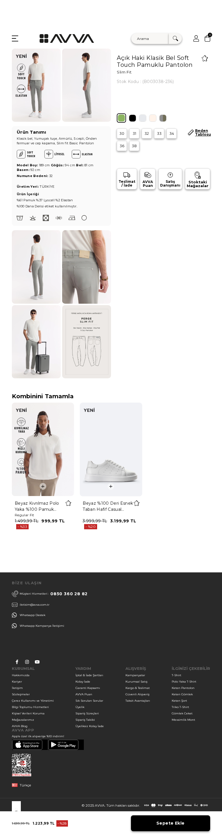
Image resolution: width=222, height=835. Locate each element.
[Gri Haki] (162, 118)
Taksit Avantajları (137, 701)
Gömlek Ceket (182, 713)
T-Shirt (176, 675)
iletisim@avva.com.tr (34, 605)
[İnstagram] (27, 662)
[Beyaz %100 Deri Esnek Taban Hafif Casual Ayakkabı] (111, 449)
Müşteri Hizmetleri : (54, 593)
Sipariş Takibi (85, 720)
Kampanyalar (135, 675)
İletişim (17, 688)
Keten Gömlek (182, 694)
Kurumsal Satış (136, 681)
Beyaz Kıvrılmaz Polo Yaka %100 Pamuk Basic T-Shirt (37, 507)
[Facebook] (17, 662)
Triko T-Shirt (180, 707)
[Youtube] (37, 662)
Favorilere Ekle (68, 503)
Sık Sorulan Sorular (89, 701)
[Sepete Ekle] (43, 486)
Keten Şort (179, 701)
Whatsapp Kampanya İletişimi (42, 626)
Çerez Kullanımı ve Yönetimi (33, 701)
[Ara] (175, 38)
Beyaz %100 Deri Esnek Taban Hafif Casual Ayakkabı (108, 507)
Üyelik (79, 707)
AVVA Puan (83, 694)
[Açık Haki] (121, 118)
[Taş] (142, 118)
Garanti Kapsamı (87, 688)
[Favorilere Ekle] (205, 58)
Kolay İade (82, 681)
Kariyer (17, 681)
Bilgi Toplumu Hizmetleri (30, 707)
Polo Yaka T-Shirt (184, 681)
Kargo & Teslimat (137, 688)
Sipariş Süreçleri (87, 713)
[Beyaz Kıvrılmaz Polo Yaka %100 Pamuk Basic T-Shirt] (43, 449)
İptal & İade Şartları (89, 675)
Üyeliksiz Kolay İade (89, 726)
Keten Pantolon (183, 688)
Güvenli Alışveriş (137, 694)
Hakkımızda (20, 675)
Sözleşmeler (21, 694)
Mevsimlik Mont (183, 720)
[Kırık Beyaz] (152, 118)
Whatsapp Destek (32, 615)
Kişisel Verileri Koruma (28, 713)
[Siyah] (132, 118)
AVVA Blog (19, 726)
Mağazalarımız (23, 720)
